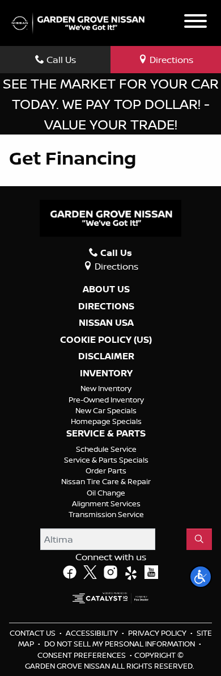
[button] (200, 576)
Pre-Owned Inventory (106, 399)
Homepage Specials (106, 421)
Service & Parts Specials (106, 460)
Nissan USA (106, 323)
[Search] (199, 539)
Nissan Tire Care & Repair (106, 481)
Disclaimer (106, 356)
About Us (106, 289)
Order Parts (106, 470)
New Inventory (105, 388)
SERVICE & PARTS (106, 434)
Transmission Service (106, 514)
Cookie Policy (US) (106, 340)
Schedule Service (106, 449)
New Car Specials (106, 410)
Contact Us (33, 633)
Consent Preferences (81, 655)
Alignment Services (106, 503)
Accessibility (93, 633)
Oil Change (106, 493)
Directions (106, 306)
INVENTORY (106, 373)
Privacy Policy (158, 633)
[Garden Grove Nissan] (78, 22)
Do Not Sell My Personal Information (120, 644)
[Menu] (195, 23)
